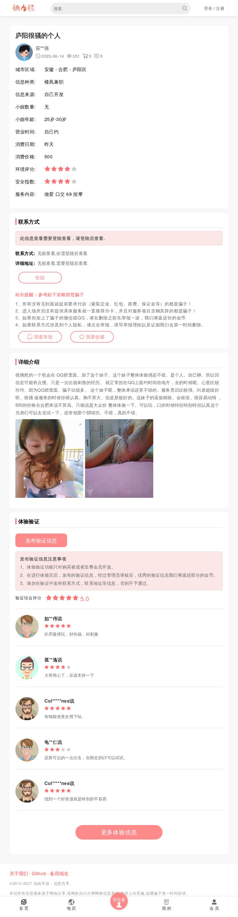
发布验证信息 (41, 540)
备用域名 (59, 873)
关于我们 (19, 873)
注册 (220, 8)
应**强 (42, 48)
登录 (208, 8)
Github (39, 873)
